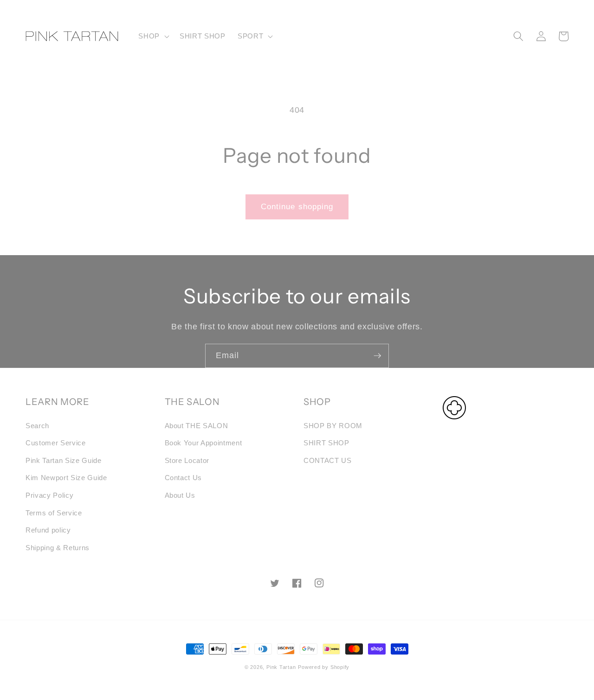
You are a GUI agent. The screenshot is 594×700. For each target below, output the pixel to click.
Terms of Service (54, 513)
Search (37, 426)
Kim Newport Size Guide (66, 478)
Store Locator (187, 460)
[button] (153, 36)
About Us (180, 495)
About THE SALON (196, 426)
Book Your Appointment (203, 443)
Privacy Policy (49, 495)
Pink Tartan (281, 667)
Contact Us (183, 478)
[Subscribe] (377, 356)
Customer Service (56, 443)
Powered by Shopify (323, 667)
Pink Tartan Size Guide (64, 460)
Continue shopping (297, 206)
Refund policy (48, 530)
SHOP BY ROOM (332, 426)
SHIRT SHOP (326, 443)
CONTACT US (327, 460)
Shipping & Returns (58, 548)
